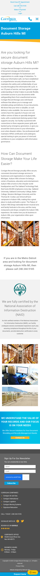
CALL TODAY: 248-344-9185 (11, 514)
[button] (37, 19)
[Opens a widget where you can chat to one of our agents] (32, 572)
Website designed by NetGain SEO (20, 570)
